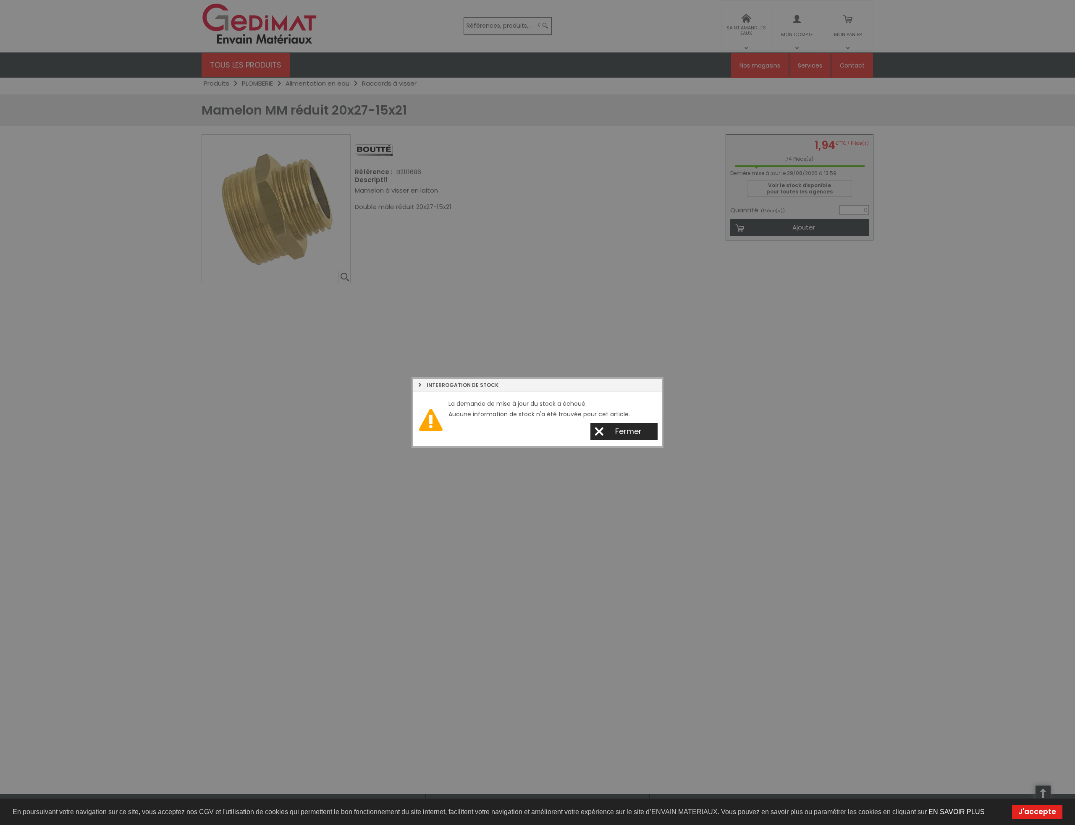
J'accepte (1037, 812)
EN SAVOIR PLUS (956, 811)
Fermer (628, 431)
